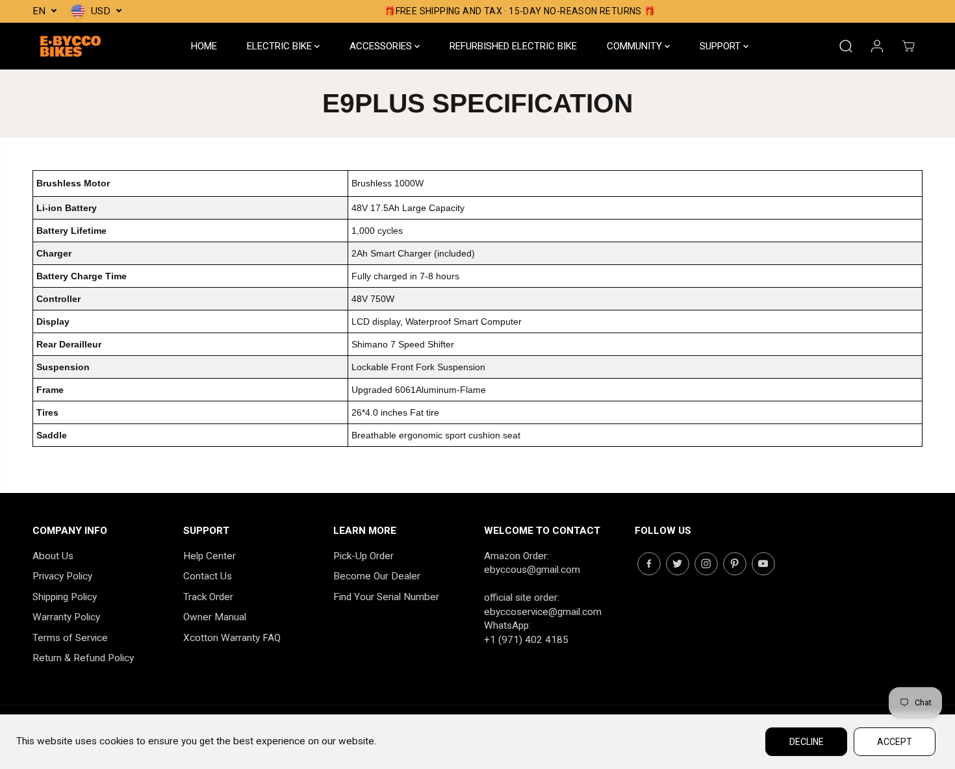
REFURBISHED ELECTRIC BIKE (513, 46)
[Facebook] (649, 563)
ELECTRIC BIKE (280, 46)
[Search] (846, 46)
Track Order (208, 597)
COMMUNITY (636, 46)
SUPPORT (721, 46)
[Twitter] (677, 563)
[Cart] (908, 46)
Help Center (209, 556)
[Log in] (877, 46)
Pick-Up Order (363, 556)
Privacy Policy (62, 576)
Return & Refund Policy (83, 658)
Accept (894, 742)
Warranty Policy (66, 617)
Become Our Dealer (376, 576)
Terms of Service (70, 638)
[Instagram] (706, 563)
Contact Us (207, 576)
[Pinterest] (734, 563)
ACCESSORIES (382, 46)
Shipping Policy (64, 597)
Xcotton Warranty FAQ (232, 638)
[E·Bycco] (71, 46)
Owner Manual (214, 617)
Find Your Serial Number (386, 597)
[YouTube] (763, 563)
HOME (204, 46)
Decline (806, 742)
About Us (52, 556)
